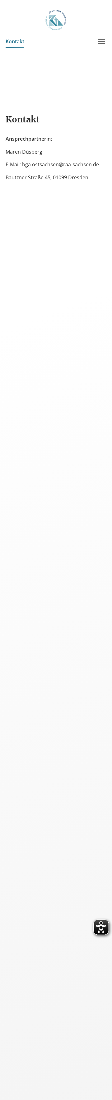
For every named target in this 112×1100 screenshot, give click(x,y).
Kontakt (15, 41)
